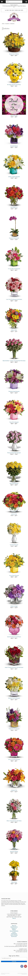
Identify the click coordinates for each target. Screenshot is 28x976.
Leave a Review (14, 935)
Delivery (14, 929)
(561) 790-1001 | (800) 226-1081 (14, 10)
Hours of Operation (14, 931)
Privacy (14, 932)
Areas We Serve (14, 927)
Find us (14, 918)
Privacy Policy (3, 974)
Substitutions (14, 933)
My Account (14, 936)
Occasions (7, 23)
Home (3, 23)
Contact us (14, 928)
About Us (14, 925)
